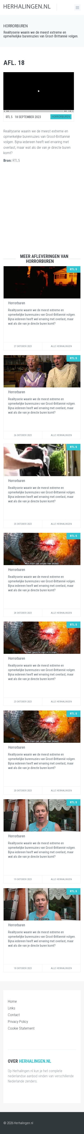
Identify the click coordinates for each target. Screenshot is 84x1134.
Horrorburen (15, 26)
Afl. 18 (14, 63)
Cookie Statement (21, 1028)
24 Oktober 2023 (23, 612)
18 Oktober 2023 (23, 968)
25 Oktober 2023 (23, 524)
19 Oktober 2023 (23, 879)
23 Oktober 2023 (23, 701)
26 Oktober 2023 (23, 435)
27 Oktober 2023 (23, 346)
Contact (14, 1015)
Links (11, 1008)
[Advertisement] (42, 212)
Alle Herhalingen (61, 346)
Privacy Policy (18, 1021)
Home (12, 1001)
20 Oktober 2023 (23, 790)
